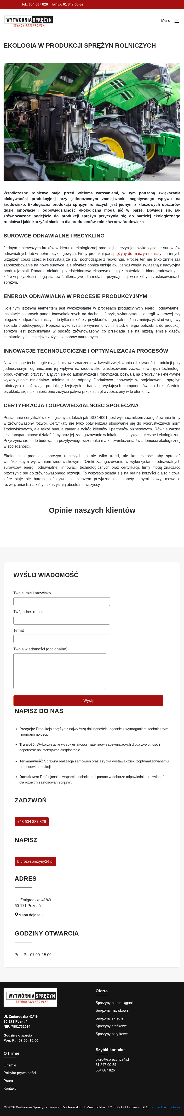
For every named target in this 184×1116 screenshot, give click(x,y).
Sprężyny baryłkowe (112, 1034)
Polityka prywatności (20, 1073)
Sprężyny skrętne (109, 1018)
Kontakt (10, 1088)
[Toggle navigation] (177, 21)
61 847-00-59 (106, 1065)
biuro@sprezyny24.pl (35, 861)
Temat (18, 630)
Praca (8, 1081)
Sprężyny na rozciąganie (115, 1003)
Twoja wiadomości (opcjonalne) (40, 649)
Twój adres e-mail (28, 612)
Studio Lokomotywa (165, 1107)
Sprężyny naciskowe (112, 1010)
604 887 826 (105, 1070)
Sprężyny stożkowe (111, 1026)
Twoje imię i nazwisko (32, 593)
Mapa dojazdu (30, 915)
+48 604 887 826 (31, 822)
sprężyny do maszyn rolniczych (138, 254)
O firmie (10, 1065)
